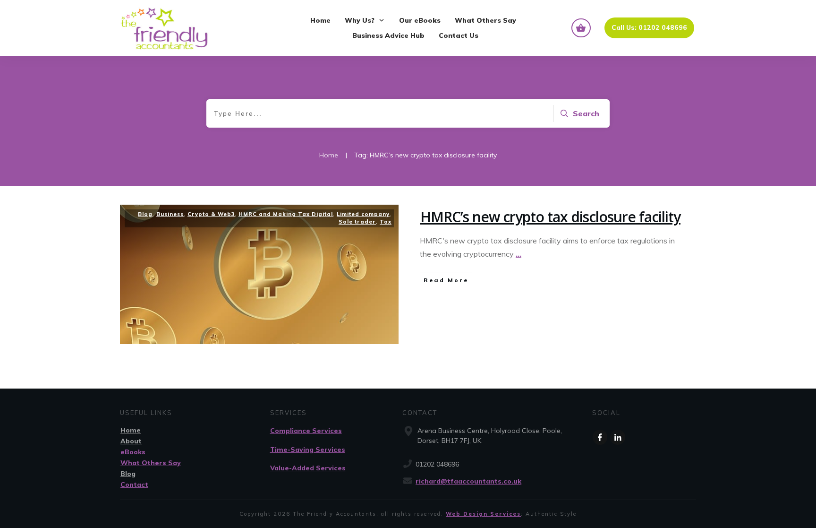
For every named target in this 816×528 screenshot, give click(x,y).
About (131, 441)
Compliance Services (306, 430)
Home (130, 430)
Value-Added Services (308, 468)
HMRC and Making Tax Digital (285, 214)
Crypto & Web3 (211, 214)
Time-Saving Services (307, 449)
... (518, 254)
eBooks (132, 452)
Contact (134, 484)
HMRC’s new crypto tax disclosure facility (550, 216)
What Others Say (150, 463)
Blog (145, 214)
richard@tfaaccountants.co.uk (468, 481)
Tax (385, 221)
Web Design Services (483, 514)
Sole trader (357, 221)
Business (170, 214)
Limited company (363, 214)
